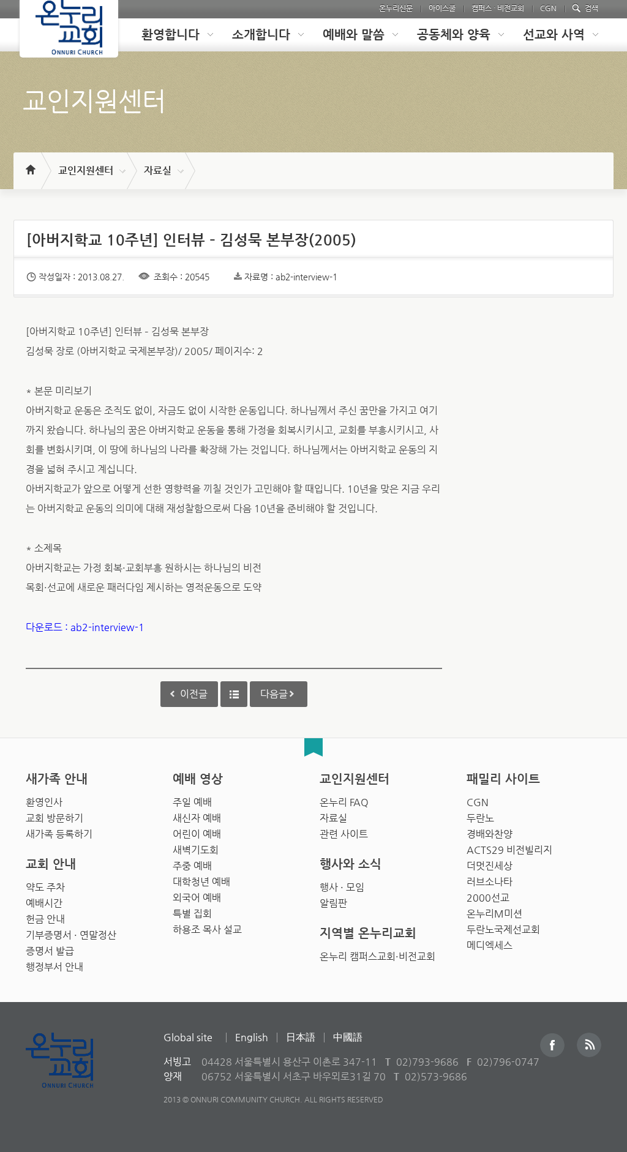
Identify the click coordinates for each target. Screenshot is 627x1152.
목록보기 (233, 694)
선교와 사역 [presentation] (554, 35)
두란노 (480, 818)
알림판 (333, 903)
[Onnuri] (69, 29)
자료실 (157, 170)
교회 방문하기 (54, 818)
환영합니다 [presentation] (170, 35)
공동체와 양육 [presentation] (453, 35)
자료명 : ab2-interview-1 (290, 277)
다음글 (274, 694)
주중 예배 (192, 866)
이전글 (194, 694)
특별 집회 (192, 913)
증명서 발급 (50, 951)
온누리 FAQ (344, 802)
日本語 (300, 1037)
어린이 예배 (197, 834)
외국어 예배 (197, 897)
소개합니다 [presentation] (261, 35)
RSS (589, 1045)
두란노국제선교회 (503, 929)
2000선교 (488, 897)
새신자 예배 (197, 818)
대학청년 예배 (201, 882)
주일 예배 (192, 802)
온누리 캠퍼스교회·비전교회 (377, 956)
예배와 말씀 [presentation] (354, 35)
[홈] (30, 164)
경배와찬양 (489, 834)
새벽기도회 (196, 850)
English (251, 1037)
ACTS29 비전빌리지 (509, 850)
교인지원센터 (85, 170)
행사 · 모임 (342, 887)
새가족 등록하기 (59, 834)
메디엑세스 (489, 945)
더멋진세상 (489, 866)
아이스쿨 (442, 8)
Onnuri (73, 1073)
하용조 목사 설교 (207, 929)
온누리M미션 (494, 913)
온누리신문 (396, 8)
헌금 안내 (45, 919)
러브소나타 (489, 882)
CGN (548, 8)
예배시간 (44, 903)
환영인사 (44, 802)
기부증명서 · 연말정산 (71, 935)
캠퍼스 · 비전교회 (497, 8)
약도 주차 (45, 887)
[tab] (167, 34)
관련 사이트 (344, 834)
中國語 (347, 1037)
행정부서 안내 (54, 967)
